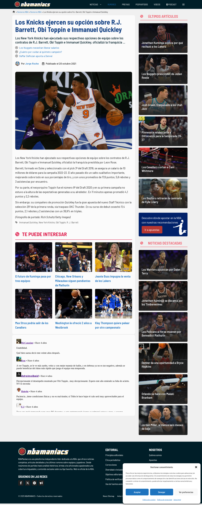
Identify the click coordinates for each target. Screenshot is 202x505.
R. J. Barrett (72, 222)
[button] (196, 467)
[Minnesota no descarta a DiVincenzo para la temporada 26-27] (163, 131)
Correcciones (111, 464)
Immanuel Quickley (28, 222)
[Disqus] (73, 375)
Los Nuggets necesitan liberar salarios (39, 47)
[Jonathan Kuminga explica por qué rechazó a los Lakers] (163, 38)
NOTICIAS (94, 4)
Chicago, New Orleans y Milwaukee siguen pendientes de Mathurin (72, 281)
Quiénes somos (155, 455)
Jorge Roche (32, 63)
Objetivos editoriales (113, 474)
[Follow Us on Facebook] (21, 483)
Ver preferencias (186, 492)
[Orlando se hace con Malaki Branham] (163, 389)
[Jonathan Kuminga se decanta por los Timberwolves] (163, 296)
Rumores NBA (22, 12)
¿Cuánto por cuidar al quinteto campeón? (40, 51)
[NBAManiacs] (32, 4)
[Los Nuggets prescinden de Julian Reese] (163, 69)
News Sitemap (108, 496)
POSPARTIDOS (142, 4)
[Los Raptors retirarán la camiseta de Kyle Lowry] (163, 193)
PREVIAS (126, 4)
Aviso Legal (121, 496)
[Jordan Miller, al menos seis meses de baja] (163, 420)
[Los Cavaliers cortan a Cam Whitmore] (163, 162)
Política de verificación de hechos (119, 479)
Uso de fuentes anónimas (116, 484)
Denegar (161, 492)
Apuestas (153, 460)
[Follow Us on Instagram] (34, 483)
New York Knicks (47, 222)
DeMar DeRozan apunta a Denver (36, 56)
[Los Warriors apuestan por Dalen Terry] (163, 265)
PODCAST (172, 4)
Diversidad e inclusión (114, 469)
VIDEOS (157, 4)
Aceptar (137, 492)
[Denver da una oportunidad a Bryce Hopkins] (163, 358)
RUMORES (112, 4)
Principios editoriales (114, 455)
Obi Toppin (61, 222)
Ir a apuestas (152, 229)
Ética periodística (112, 460)
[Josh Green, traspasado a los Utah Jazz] (163, 100)
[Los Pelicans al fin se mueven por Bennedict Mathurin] (163, 327)
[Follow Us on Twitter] (27, 483)
